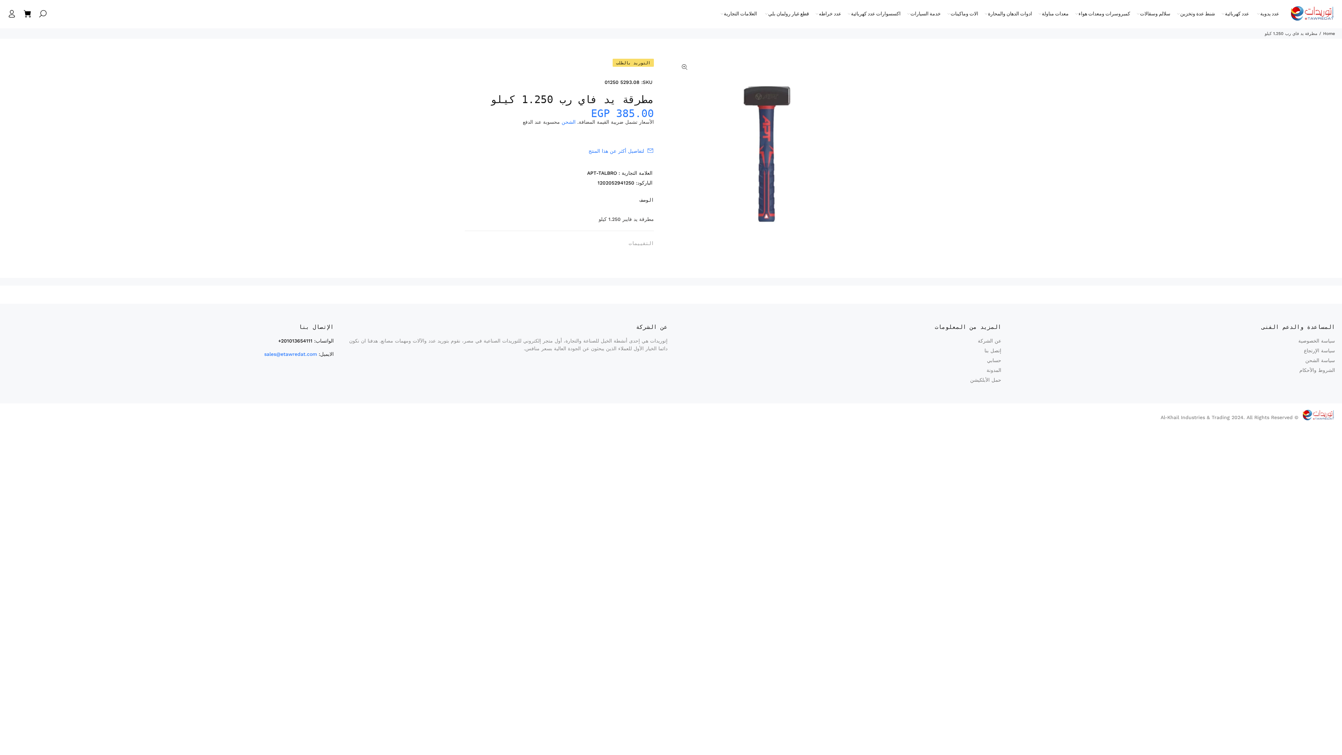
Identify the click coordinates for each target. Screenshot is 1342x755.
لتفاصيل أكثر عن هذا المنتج (616, 151)
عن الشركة (989, 341)
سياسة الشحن (1320, 360)
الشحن (569, 122)
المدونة (994, 370)
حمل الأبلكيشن (985, 380)
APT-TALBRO (602, 173)
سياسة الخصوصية (1316, 341)
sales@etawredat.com (290, 354)
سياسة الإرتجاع (1319, 350)
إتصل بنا (992, 350)
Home (1329, 33)
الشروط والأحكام (1317, 370)
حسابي (994, 360)
